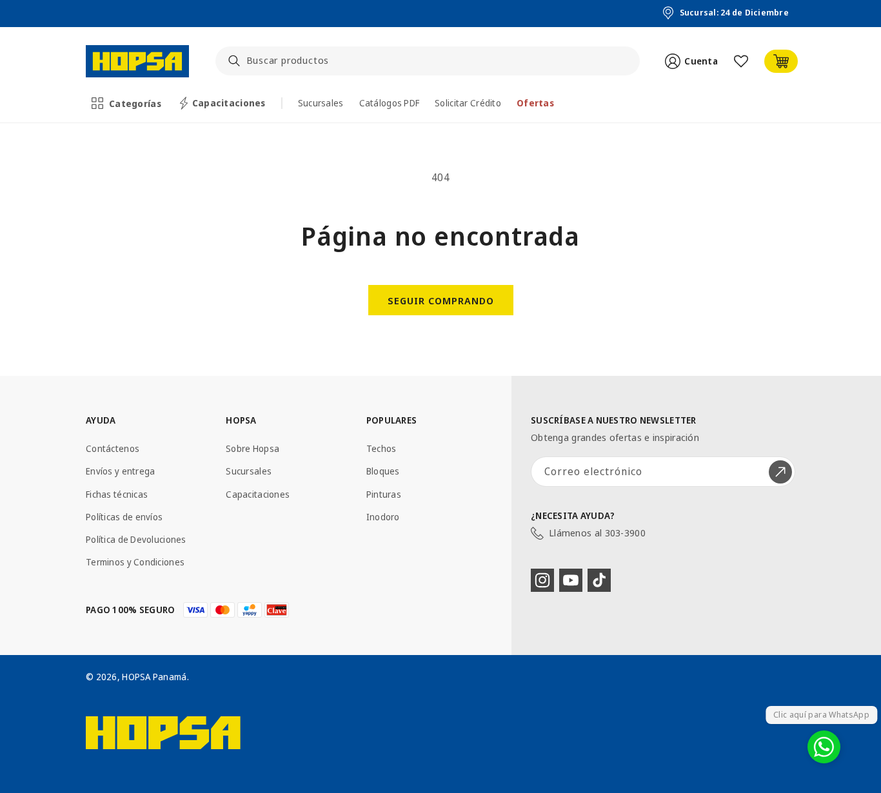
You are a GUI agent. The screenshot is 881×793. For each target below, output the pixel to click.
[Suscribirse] (780, 471)
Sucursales (249, 471)
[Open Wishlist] (741, 61)
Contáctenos (112, 448)
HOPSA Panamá (154, 677)
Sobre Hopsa (252, 448)
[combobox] (427, 60)
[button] (127, 103)
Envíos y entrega (120, 471)
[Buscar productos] (234, 60)
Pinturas (383, 494)
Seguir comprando (441, 300)
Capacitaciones (258, 494)
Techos (381, 448)
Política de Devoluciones (136, 539)
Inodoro (383, 517)
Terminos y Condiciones (135, 562)
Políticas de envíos (124, 517)
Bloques (383, 471)
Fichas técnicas (117, 494)
